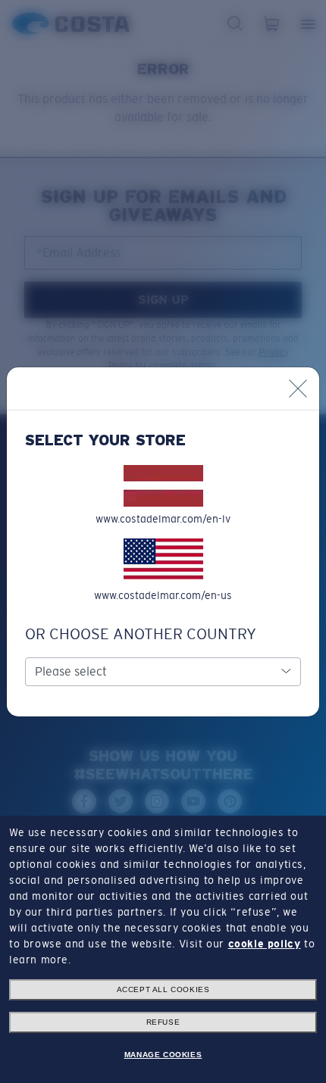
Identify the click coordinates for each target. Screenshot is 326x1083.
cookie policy (264, 944)
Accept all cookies (163, 989)
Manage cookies (163, 1054)
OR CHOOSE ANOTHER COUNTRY (140, 634)
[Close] (298, 388)
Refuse (163, 1022)
